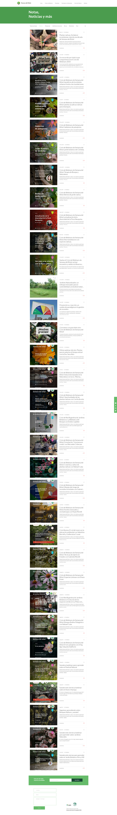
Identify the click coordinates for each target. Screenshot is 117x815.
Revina (65, 26)
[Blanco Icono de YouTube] (115, 403)
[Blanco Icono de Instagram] (115, 408)
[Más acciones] (84, 32)
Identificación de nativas (57, 26)
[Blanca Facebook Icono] (115, 405)
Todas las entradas (33, 26)
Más (77, 26)
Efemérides (71, 26)
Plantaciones (47, 26)
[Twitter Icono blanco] (115, 411)
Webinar (41, 26)
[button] (85, 26)
